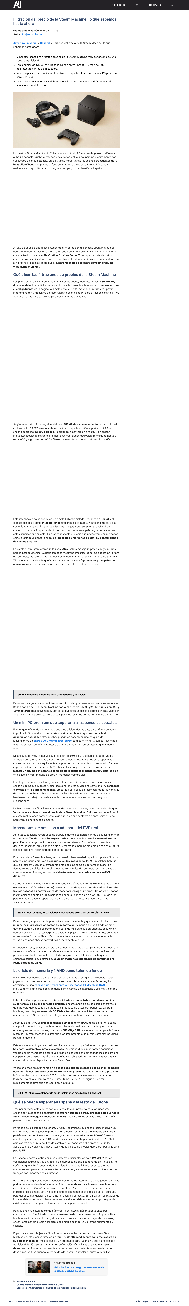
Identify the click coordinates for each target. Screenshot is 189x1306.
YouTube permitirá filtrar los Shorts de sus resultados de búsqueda (51, 1288)
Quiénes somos (159, 1301)
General (45, 43)
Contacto (175, 1301)
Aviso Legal (141, 1301)
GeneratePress (60, 1301)
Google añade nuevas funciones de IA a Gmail (40, 1284)
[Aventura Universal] (17, 5)
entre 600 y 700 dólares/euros (53, 740)
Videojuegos (118, 4)
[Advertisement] (66, 194)
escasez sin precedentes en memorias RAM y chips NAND (71, 985)
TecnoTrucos (154, 4)
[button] (172, 5)
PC (136, 4)
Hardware (22, 1281)
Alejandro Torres (32, 34)
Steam (31, 1281)
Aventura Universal (25, 43)
